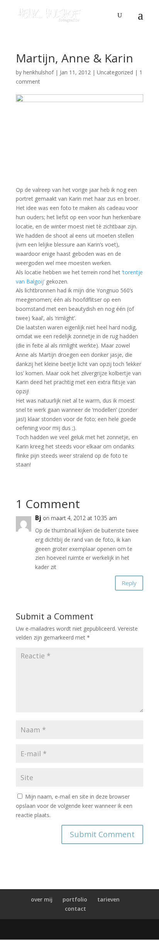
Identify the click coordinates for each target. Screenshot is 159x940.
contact (75, 908)
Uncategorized (115, 72)
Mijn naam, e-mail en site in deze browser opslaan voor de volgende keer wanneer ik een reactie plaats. (74, 806)
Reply (129, 583)
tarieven (108, 899)
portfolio (75, 899)
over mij (41, 899)
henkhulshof (38, 72)
